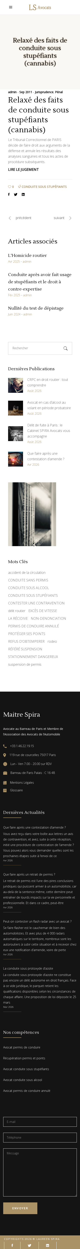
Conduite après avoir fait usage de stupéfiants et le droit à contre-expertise (39, 282)
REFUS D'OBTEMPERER (26, 641)
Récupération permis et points (24, 1058)
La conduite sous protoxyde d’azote (28, 968)
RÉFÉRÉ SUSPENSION (25, 649)
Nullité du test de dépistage (36, 308)
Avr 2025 (14, 261)
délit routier (16, 610)
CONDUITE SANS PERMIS (28, 580)
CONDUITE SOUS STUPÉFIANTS (44, 187)
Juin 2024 (14, 314)
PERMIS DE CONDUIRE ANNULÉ (33, 626)
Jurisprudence (44, 92)
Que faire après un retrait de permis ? (29, 874)
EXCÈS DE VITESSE (42, 610)
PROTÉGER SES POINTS (26, 633)
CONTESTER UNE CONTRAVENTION (36, 603)
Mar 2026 (8, 1006)
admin (12, 92)
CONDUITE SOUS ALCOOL (28, 587)
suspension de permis (24, 664)
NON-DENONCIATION (48, 618)
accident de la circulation (26, 572)
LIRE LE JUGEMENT (23, 169)
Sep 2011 (26, 92)
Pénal (59, 92)
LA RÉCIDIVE (18, 618)
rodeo (52, 641)
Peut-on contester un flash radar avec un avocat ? (37, 921)
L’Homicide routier (27, 255)
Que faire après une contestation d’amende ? (34, 827)
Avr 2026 (8, 860)
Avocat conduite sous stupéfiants (26, 1069)
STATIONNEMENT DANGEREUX (33, 656)
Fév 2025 (14, 295)
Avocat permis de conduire (21, 1047)
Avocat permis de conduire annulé (26, 1091)
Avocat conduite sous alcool (22, 1080)
